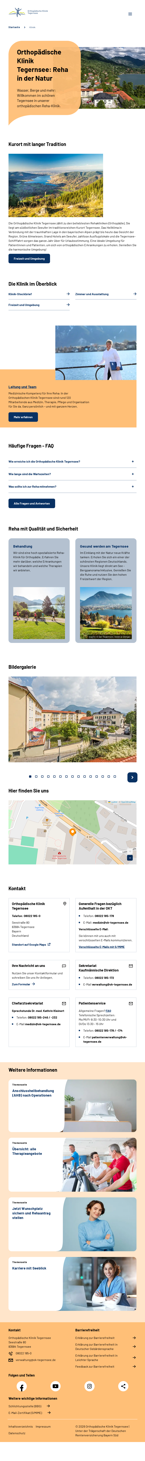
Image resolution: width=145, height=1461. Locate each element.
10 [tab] (85, 776)
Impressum (43, 1426)
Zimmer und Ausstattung (92, 294)
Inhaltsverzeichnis (20, 1426)
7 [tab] (66, 776)
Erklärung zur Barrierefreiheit (95, 1338)
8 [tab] (72, 776)
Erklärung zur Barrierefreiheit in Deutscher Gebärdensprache (96, 1347)
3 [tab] (42, 776)
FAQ (108, 1010)
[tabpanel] (72, 719)
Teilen (123, 1386)
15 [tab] (115, 776)
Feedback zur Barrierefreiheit (94, 1366)
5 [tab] (54, 776)
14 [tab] (109, 776)
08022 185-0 (24, 1353)
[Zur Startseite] (39, 12)
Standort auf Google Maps (29, 944)
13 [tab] (103, 776)
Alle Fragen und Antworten (32, 503)
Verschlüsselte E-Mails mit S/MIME (102, 947)
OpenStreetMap (128, 801)
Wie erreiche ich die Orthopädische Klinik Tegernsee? (44, 461)
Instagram (90, 1384)
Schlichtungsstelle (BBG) (24, 1406)
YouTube (56, 1384)
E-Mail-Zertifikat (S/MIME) (25, 1412)
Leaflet (113, 801)
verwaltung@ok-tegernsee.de (36, 1360)
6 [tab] (60, 776)
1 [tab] (30, 776)
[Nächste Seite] (132, 777)
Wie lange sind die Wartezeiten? (29, 474)
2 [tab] (36, 776)
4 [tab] (48, 776)
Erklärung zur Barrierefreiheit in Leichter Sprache (96, 1358)
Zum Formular (21, 984)
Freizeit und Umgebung (29, 258)
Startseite (14, 27)
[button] (72, 832)
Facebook (22, 1384)
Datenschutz (16, 1433)
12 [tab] (97, 776)
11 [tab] (91, 776)
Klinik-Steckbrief (20, 294)
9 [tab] (78, 776)
